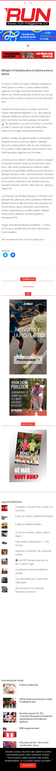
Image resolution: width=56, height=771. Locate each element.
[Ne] (52, 759)
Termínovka (28, 286)
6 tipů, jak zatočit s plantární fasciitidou (34, 516)
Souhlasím (28, 765)
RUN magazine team (29, 728)
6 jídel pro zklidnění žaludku (28, 524)
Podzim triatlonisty (28, 685)
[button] (28, 16)
